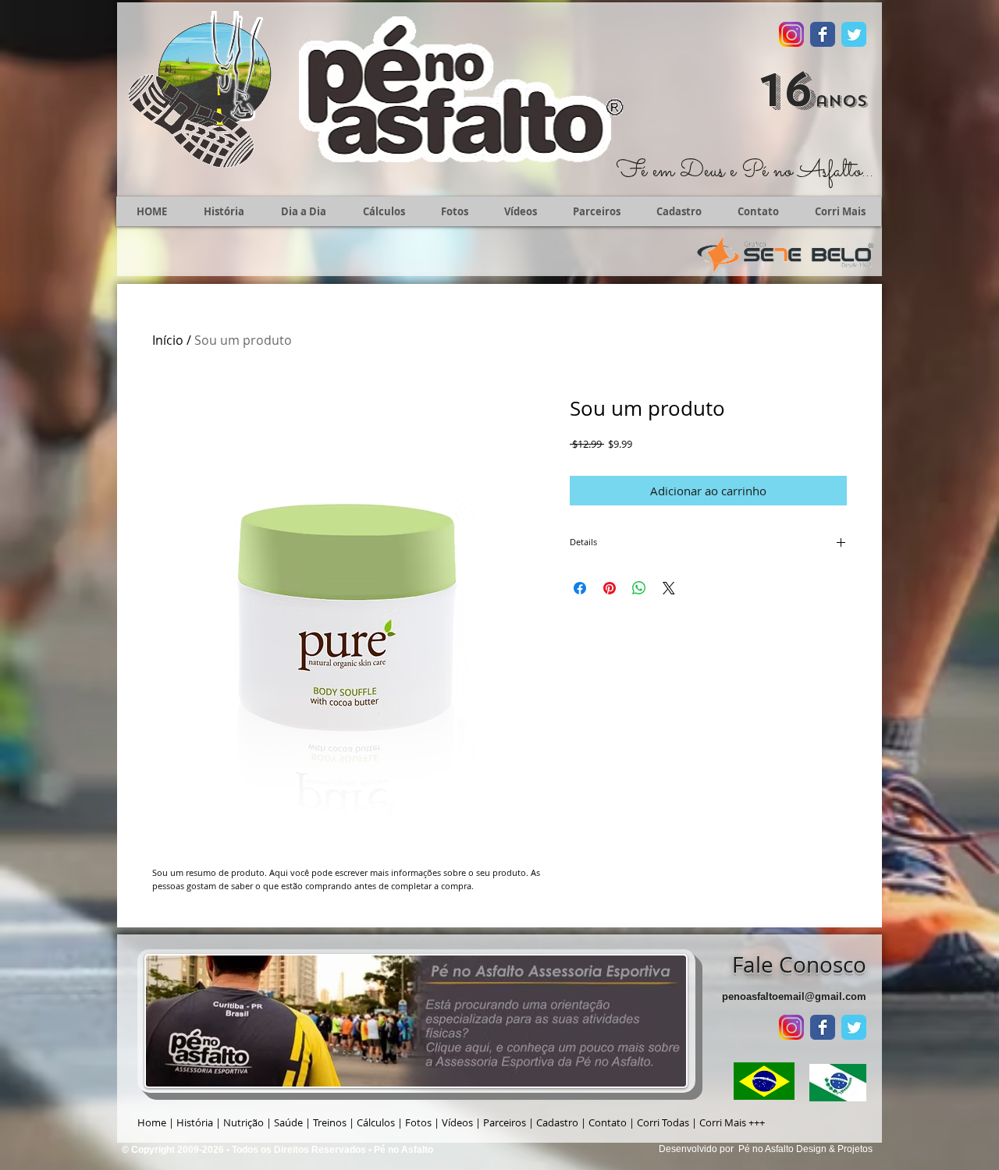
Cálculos (376, 1122)
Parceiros (504, 1122)
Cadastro (557, 1122)
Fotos (418, 1122)
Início (167, 340)
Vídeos (457, 1122)
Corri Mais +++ (732, 1122)
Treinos (330, 1122)
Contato (607, 1122)
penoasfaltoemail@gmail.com (794, 996)
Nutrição (243, 1122)
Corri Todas (663, 1122)
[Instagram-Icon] (791, 34)
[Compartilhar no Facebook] (580, 588)
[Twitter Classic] (853, 34)
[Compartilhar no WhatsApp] (639, 588)
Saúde (288, 1122)
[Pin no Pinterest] (609, 588)
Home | (156, 1122)
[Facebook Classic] (822, 34)
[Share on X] (668, 588)
